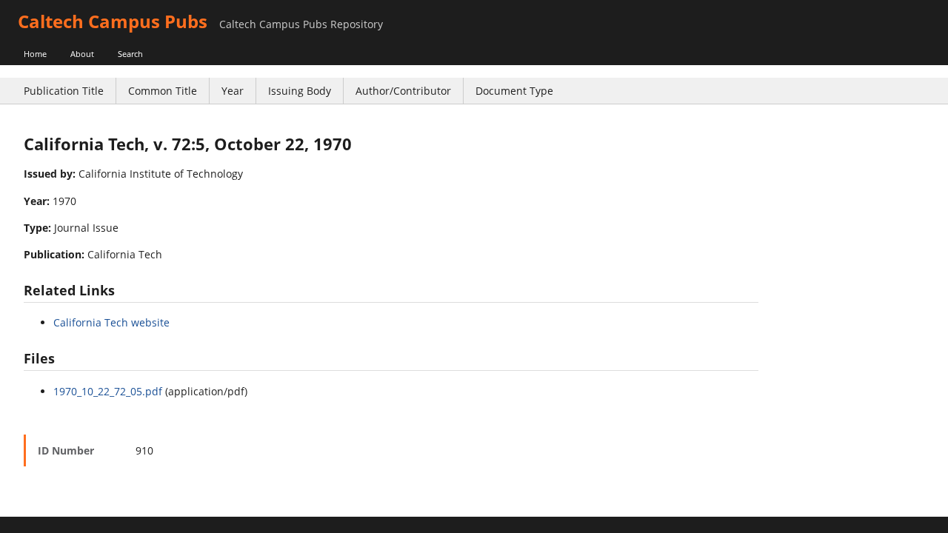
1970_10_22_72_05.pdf (107, 391)
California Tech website (111, 322)
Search (130, 53)
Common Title (162, 91)
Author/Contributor (403, 91)
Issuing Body (299, 91)
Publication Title (64, 91)
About (82, 53)
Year (232, 91)
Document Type (514, 91)
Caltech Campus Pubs (112, 21)
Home (35, 53)
